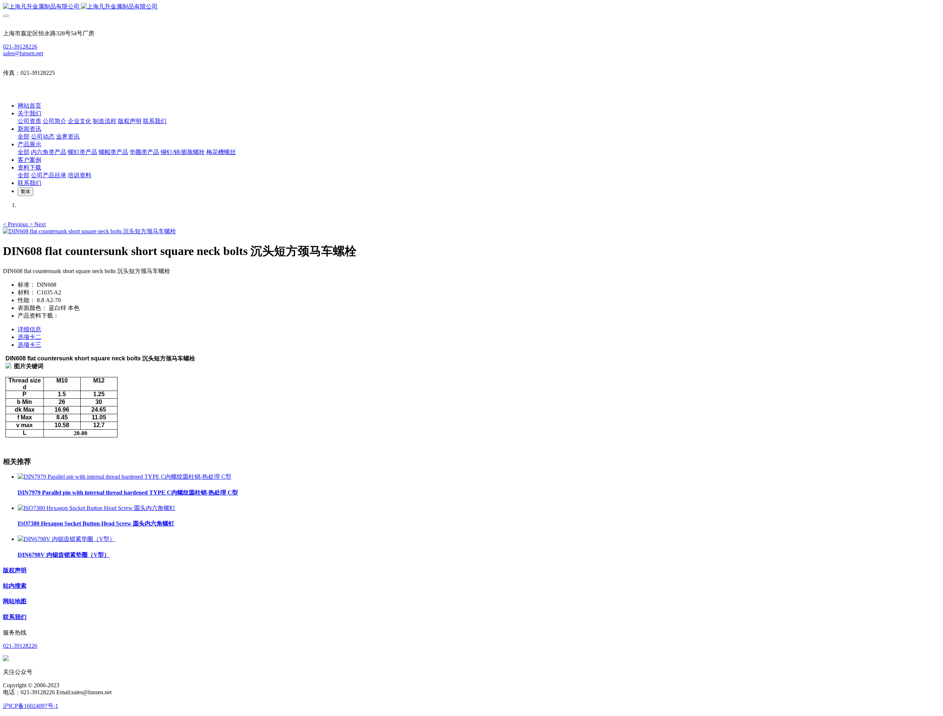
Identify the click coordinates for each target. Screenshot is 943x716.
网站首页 (29, 105)
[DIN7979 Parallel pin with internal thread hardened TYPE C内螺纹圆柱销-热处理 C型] (124, 477)
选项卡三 (29, 345)
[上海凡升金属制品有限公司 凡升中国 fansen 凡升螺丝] (471, 7)
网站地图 (15, 601)
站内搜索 (15, 586)
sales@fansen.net (23, 53)
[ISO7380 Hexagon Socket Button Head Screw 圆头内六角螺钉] (96, 508)
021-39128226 (20, 46)
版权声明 (15, 570)
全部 (23, 136)
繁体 (25, 191)
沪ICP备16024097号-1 (30, 706)
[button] (16, 224)
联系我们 (15, 617)
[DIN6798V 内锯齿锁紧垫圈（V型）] (66, 539)
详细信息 (29, 329)
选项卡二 (29, 337)
